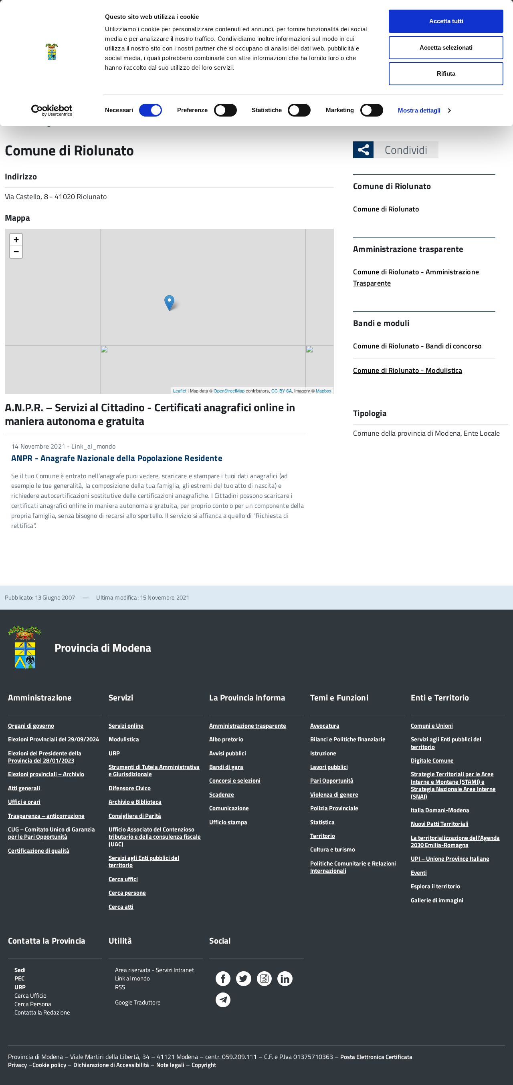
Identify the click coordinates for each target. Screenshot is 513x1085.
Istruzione (323, 753)
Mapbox (323, 390)
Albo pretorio (226, 739)
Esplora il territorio (435, 886)
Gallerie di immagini (437, 900)
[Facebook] (223, 980)
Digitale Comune (432, 760)
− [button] (16, 252)
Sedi (20, 969)
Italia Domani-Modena (440, 810)
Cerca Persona (32, 1003)
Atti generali (24, 788)
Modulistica (124, 739)
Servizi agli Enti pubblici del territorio (144, 861)
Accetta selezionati (446, 47)
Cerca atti (121, 906)
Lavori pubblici (329, 766)
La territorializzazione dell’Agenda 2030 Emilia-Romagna (455, 841)
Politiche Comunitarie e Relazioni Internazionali (353, 867)
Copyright (204, 1064)
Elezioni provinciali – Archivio (46, 774)
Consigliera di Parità (135, 815)
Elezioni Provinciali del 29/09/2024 (53, 739)
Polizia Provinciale (334, 808)
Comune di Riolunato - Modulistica (407, 370)
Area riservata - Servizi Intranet (154, 969)
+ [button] (16, 240)
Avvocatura (324, 725)
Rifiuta (446, 73)
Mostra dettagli (419, 110)
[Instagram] (264, 980)
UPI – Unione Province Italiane (450, 858)
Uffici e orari (24, 801)
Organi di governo (31, 725)
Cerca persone (127, 892)
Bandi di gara (226, 766)
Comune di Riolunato (386, 208)
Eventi (419, 872)
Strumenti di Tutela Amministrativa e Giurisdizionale (154, 770)
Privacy (17, 1064)
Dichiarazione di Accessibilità (111, 1064)
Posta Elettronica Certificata (376, 1056)
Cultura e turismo (332, 849)
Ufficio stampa (228, 822)
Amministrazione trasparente (247, 725)
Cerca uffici (123, 879)
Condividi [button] (406, 149)
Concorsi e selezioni (235, 780)
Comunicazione (229, 808)
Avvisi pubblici (227, 753)
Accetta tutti (446, 21)
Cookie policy (49, 1064)
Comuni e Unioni (432, 725)
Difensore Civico (130, 788)
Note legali (170, 1064)
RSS (120, 986)
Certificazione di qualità (38, 850)
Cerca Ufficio (30, 995)
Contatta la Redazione (42, 1012)
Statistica (322, 822)
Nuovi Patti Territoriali (440, 823)
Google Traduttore (138, 1002)
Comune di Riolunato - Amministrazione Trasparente (416, 277)
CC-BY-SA (281, 390)
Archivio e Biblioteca (135, 801)
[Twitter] (243, 980)
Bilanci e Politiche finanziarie (348, 739)
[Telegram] (223, 1000)
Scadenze (221, 794)
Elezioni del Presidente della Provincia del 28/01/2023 (44, 757)
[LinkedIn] (285, 980)
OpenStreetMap (229, 390)
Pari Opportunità (331, 780)
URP (114, 753)
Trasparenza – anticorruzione (46, 815)
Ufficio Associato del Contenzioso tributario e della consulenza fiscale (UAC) (155, 837)
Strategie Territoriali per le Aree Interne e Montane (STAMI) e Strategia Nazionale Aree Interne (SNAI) (453, 785)
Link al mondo (132, 978)
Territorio (322, 835)
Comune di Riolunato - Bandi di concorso (417, 345)
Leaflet (179, 390)
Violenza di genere (334, 794)
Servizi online (126, 725)
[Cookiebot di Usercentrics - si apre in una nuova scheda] (52, 111)
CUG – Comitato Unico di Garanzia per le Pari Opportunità (51, 833)
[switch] (225, 110)
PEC (19, 978)
